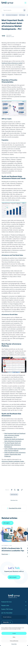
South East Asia (14, 494)
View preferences (14, 641)
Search (24, 10)
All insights (6, 523)
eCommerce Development (11, 15)
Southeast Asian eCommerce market (12, 63)
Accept (14, 633)
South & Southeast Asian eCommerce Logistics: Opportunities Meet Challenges (14, 454)
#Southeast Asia (14, 500)
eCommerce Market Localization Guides (13, 461)
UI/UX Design (22, 15)
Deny (14, 637)
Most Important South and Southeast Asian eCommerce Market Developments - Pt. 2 (14, 435)
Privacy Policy (14, 644)
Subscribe (6, 622)
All (3, 15)
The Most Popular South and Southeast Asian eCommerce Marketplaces (12, 445)
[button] (26, 533)
